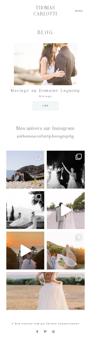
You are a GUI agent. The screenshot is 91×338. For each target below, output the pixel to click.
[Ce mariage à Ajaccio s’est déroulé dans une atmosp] (45, 291)
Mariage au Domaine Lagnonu (45, 91)
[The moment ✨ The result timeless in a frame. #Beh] (66, 210)
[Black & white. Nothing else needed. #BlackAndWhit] (25, 210)
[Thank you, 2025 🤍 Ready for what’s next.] (66, 250)
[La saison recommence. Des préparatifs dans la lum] (66, 170)
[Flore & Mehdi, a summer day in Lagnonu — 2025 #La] (25, 250)
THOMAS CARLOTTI (46, 11)
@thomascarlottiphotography (45, 136)
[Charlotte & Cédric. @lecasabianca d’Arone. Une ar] (25, 170)
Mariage (45, 96)
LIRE (45, 105)
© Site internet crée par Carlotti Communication (46, 323)
